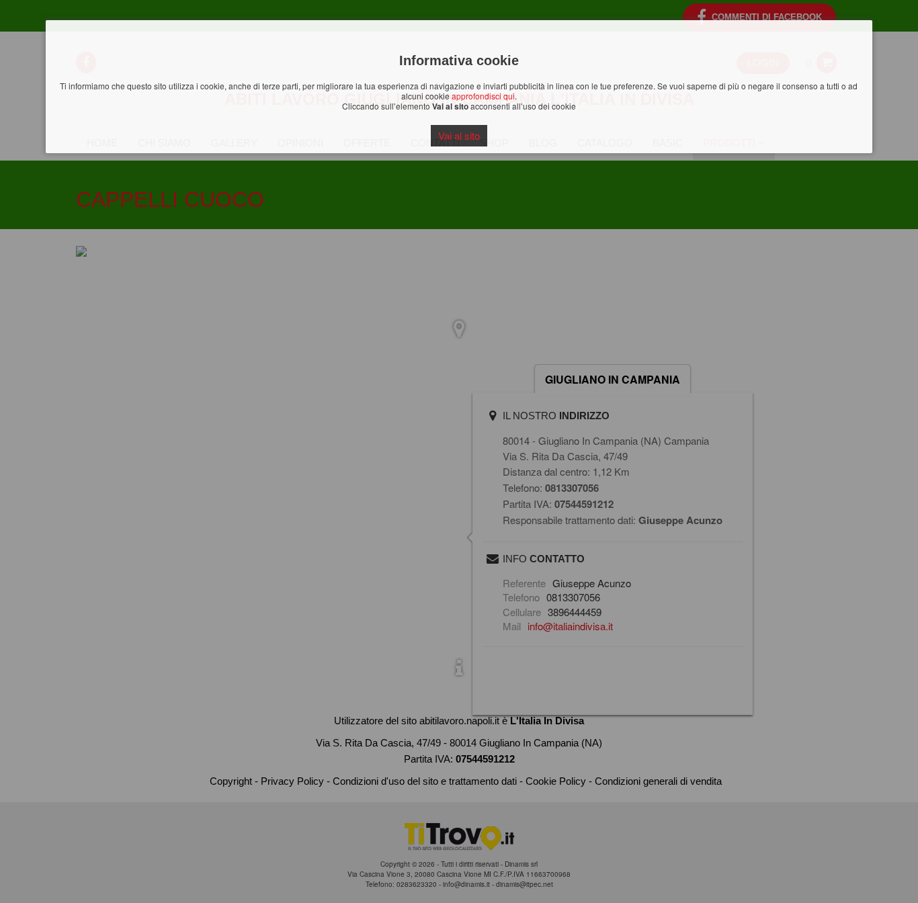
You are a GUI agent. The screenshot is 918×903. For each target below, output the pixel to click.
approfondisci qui (483, 95)
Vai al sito (459, 135)
